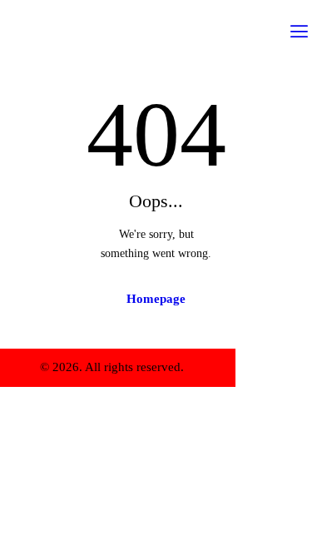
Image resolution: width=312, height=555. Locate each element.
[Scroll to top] (254, 368)
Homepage (156, 298)
